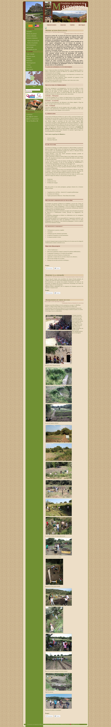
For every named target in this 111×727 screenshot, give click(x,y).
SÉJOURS (63, 25)
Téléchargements (31, 63)
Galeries (28, 58)
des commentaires (32, 119)
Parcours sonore (30, 56)
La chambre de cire (31, 49)
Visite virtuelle (30, 54)
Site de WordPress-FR (32, 121)
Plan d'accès (29, 69)
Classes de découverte (33, 40)
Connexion (29, 114)
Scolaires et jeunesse (32, 38)
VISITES (72, 25)
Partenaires (29, 60)
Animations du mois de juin (58, 299)
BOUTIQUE (82, 25)
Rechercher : (28, 88)
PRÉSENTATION (51, 25)
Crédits (82, 724)
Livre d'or (29, 67)
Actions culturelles (31, 36)
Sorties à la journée (32, 43)
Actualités (29, 31)
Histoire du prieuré (31, 33)
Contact (28, 65)
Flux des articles (32, 116)
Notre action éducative (56, 30)
